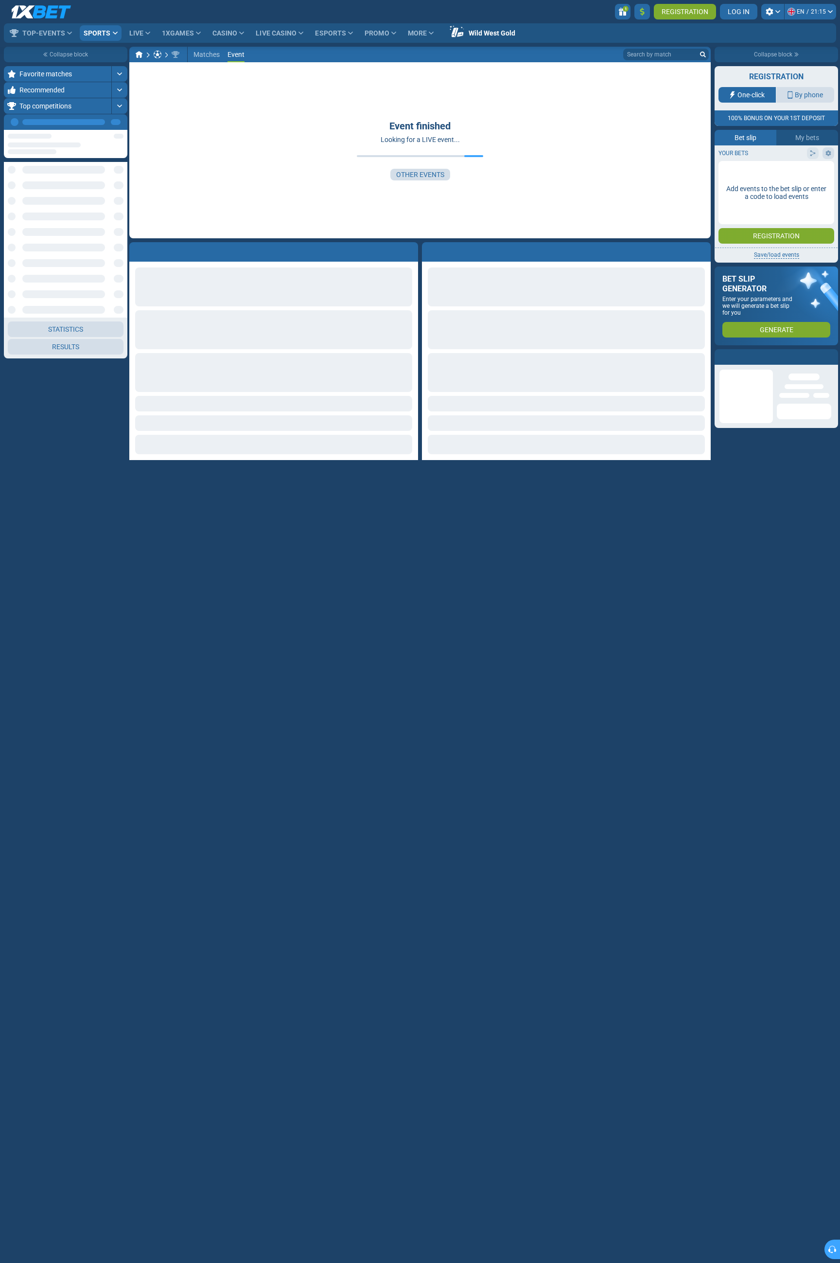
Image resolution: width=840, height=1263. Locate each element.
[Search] (703, 54)
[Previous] (98, 122)
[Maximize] (119, 74)
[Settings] (772, 11)
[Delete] (701, 250)
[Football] (157, 54)
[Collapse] (119, 209)
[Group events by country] (119, 178)
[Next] (119, 122)
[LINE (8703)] (139, 54)
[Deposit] (642, 11)
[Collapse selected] (108, 178)
